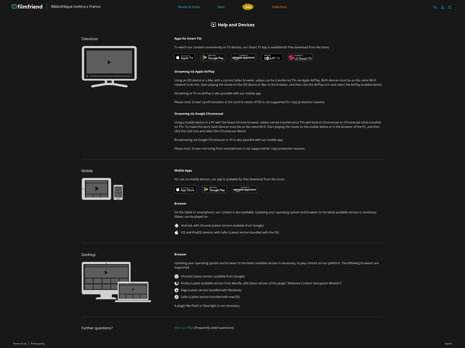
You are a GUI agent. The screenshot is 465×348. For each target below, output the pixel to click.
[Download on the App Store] (185, 189)
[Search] (435, 7)
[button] (449, 7)
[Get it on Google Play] (213, 57)
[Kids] (248, 6)
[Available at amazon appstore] (243, 57)
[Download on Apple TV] (184, 57)
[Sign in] (442, 7)
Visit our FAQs (183, 328)
